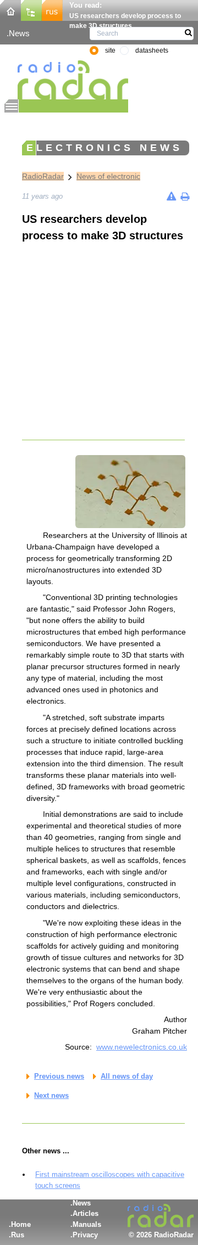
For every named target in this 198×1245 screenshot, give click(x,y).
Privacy (85, 1235)
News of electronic (108, 176)
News (19, 33)
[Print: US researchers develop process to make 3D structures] (184, 196)
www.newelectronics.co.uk (141, 1046)
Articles (85, 1213)
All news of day (127, 1076)
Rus (17, 1235)
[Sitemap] (31, 9)
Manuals (87, 1224)
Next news (51, 1095)
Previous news (59, 1076)
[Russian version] (52, 9)
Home (21, 1224)
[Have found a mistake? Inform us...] (171, 196)
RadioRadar (43, 176)
